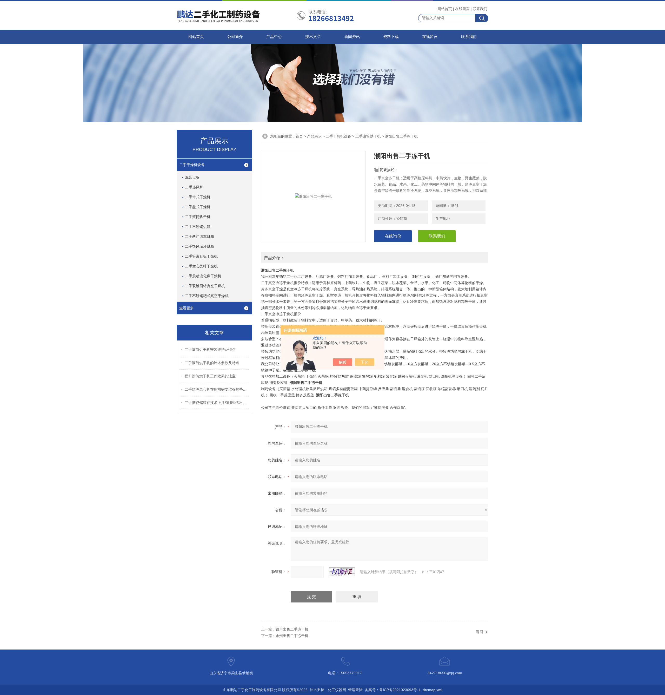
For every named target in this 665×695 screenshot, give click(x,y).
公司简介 (235, 37)
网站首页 (444, 9)
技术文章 (313, 37)
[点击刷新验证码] (342, 571)
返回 (479, 632)
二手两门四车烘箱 (199, 236)
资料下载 (391, 37)
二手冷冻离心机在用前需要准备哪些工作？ (217, 389)
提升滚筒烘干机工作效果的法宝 (210, 376)
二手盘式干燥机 (197, 207)
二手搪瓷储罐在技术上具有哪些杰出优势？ (217, 403)
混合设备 (192, 177)
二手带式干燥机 (197, 197)
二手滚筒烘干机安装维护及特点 (210, 350)
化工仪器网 (337, 690)
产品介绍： (274, 257)
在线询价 (393, 236)
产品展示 (314, 136)
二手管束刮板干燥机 (201, 256)
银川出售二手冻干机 (292, 629)
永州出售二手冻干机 (292, 636)
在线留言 (462, 9)
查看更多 (186, 308)
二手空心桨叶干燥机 (201, 266)
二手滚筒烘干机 (197, 217)
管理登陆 (355, 690)
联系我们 (480, 9)
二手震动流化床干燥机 (203, 276)
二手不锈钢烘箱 (197, 227)
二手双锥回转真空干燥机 (205, 286)
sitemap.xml (432, 690)
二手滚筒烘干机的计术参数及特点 (212, 363)
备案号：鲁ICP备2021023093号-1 (392, 690)
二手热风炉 (194, 187)
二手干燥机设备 (192, 165)
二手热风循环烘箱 (199, 246)
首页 (299, 136)
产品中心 (274, 37)
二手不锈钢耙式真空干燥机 (207, 296)
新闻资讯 (352, 37)
